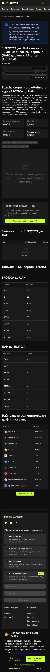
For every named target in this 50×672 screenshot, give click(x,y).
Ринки (38, 9)
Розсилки (15, 9)
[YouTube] (11, 523)
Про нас (7, 613)
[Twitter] (5, 523)
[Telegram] (16, 523)
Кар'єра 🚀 (8, 617)
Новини (30, 613)
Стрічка (5, 9)
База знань (32, 617)
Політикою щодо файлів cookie (26, 652)
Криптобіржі (32, 625)
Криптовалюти (33, 621)
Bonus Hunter (27, 9)
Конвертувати (8, 16)
